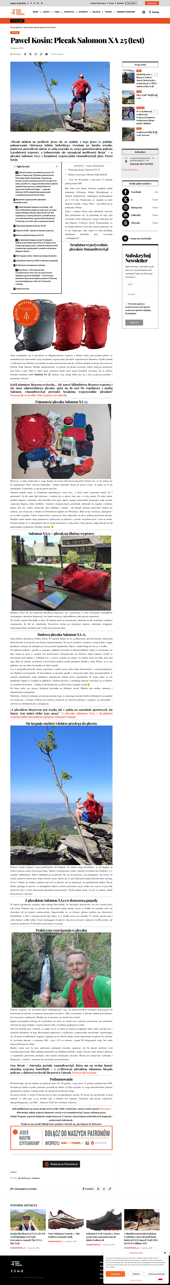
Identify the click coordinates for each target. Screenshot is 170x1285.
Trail (138, 71)
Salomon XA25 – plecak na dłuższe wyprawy (35, 230)
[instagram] (34, 3)
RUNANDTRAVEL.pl (17, 1248)
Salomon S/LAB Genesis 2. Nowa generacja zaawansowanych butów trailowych (103, 1237)
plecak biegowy (24, 1178)
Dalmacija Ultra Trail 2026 (141, 163)
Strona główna (16, 27)
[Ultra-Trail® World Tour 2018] (128, 97)
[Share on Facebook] (25, 54)
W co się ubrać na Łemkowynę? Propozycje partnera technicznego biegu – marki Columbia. (145, 117)
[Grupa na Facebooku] (125, 238)
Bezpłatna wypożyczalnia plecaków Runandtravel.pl (30, 201)
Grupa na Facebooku (140, 238)
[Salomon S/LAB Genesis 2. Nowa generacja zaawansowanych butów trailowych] (104, 1219)
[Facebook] (31, 3)
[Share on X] (30, 54)
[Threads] (41, 3)
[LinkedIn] (38, 3)
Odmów (136, 1274)
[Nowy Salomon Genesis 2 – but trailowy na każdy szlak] (66, 1219)
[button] (165, 1252)
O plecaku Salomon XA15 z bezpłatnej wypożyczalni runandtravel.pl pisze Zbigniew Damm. (61, 715)
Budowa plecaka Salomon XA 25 (29, 235)
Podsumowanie (22, 288)
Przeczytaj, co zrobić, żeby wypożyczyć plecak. (38, 395)
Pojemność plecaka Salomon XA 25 (31, 226)
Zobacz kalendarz (130, 169)
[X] (140, 199)
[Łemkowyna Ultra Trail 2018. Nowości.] (128, 134)
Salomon (36, 1178)
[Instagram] (140, 207)
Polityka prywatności (136, 1280)
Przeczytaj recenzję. (84, 1072)
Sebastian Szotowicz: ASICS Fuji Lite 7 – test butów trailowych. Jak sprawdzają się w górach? (67, 21)
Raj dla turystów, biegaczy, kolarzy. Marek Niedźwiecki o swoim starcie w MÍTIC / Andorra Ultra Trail (147, 80)
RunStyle (15, 32)
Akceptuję (115, 1274)
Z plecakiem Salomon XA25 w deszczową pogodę (37, 260)
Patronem (104, 1108)
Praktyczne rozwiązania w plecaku (30, 265)
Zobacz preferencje (156, 1274)
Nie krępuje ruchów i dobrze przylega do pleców (36, 256)
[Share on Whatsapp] (35, 54)
